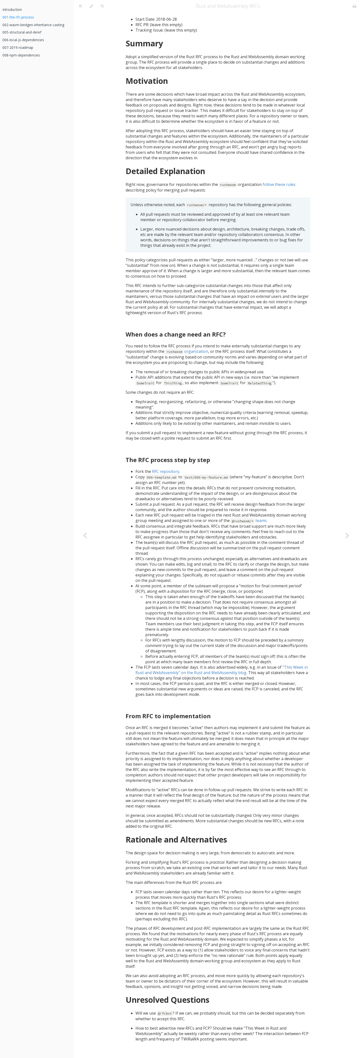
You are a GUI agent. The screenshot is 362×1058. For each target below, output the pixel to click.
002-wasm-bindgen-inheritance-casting (33, 24)
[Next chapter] (347, 535)
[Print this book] (354, 6)
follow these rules (279, 184)
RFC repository (165, 471)
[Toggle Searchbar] (102, 6)
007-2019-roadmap (17, 47)
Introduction (12, 9)
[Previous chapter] (85, 535)
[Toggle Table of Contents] (80, 6)
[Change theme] (91, 6)
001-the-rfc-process (18, 17)
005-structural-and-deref (21, 32)
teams (249, 520)
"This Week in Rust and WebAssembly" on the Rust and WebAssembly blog (221, 669)
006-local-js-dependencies (23, 39)
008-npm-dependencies (21, 55)
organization (187, 351)
